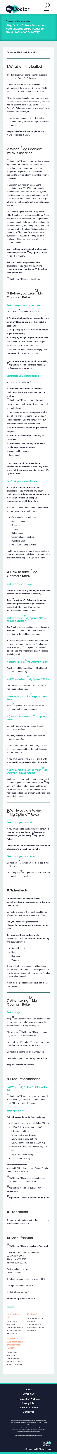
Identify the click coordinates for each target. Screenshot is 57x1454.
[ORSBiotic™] (37, 1322)
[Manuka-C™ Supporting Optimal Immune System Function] (17, 1351)
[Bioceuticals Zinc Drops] (17, 1323)
